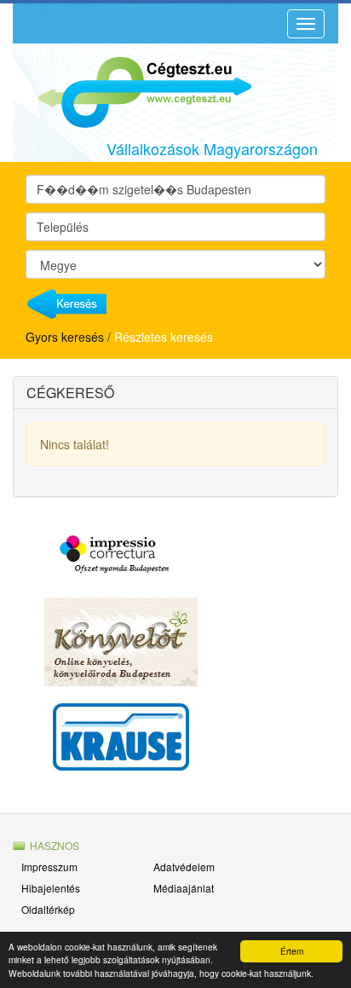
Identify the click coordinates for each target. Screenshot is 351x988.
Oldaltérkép (48, 909)
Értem (291, 951)
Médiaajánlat (183, 888)
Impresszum (49, 866)
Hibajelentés (50, 888)
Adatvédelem (184, 866)
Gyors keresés (65, 336)
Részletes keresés (163, 336)
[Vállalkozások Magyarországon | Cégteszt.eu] (132, 90)
